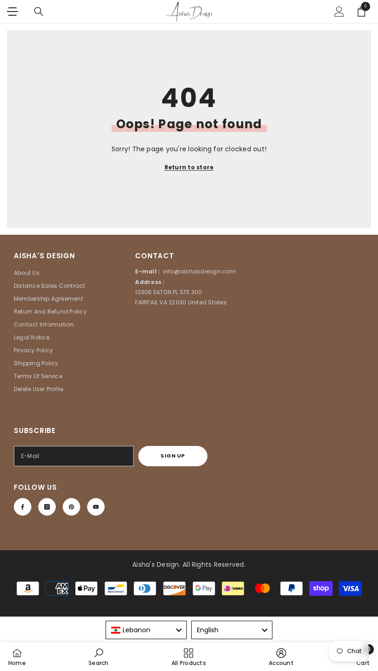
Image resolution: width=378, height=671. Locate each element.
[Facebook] (22, 507)
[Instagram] (47, 507)
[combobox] (146, 630)
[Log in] (339, 11)
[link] (98, 656)
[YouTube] (96, 507)
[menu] (12, 11)
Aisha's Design (155, 564)
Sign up (172, 455)
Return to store (189, 167)
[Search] (38, 11)
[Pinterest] (71, 507)
